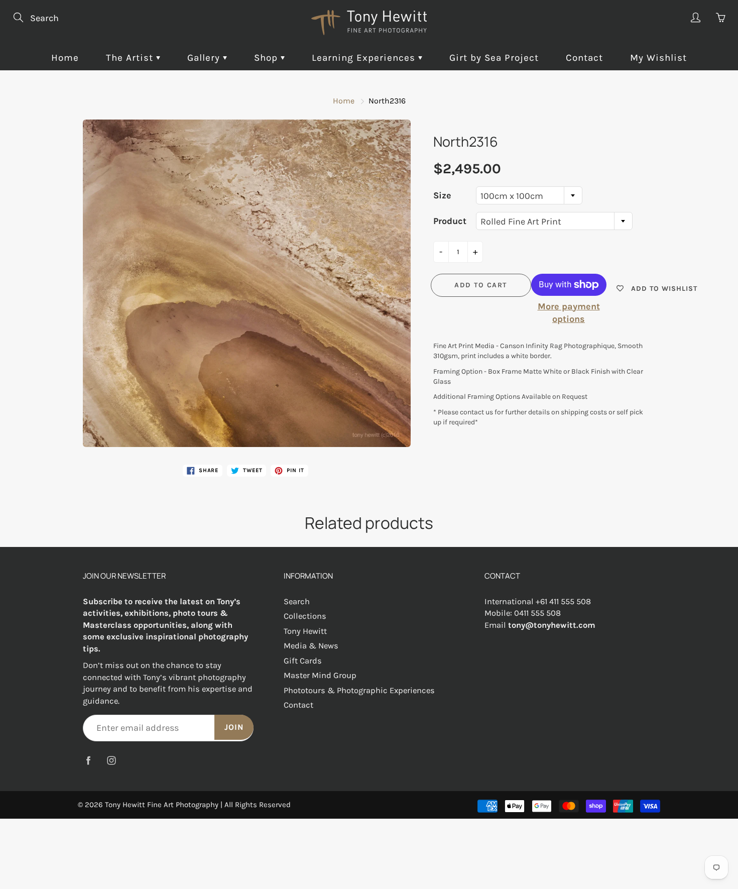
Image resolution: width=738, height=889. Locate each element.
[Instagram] (111, 760)
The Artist (131, 57)
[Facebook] (88, 760)
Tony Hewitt (305, 631)
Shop (267, 57)
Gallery (205, 57)
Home (65, 57)
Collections (305, 616)
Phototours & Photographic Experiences (359, 690)
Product (449, 221)
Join (233, 727)
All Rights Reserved (257, 804)
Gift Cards (303, 660)
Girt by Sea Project (494, 57)
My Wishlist (658, 57)
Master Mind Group (320, 675)
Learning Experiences (365, 57)
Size (442, 195)
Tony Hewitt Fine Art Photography (161, 804)
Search (297, 601)
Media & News (311, 645)
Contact (584, 57)
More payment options (569, 313)
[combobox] (529, 195)
